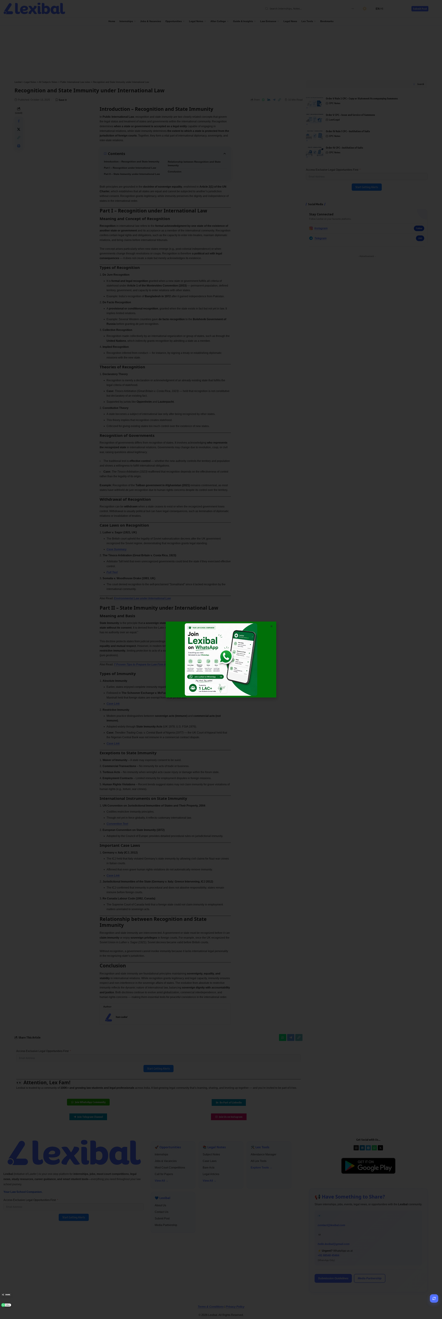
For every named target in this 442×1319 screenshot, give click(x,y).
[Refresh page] (434, 1298)
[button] (271, 626)
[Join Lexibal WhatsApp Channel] (6, 1305)
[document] (221, 659)
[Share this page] (6, 1295)
